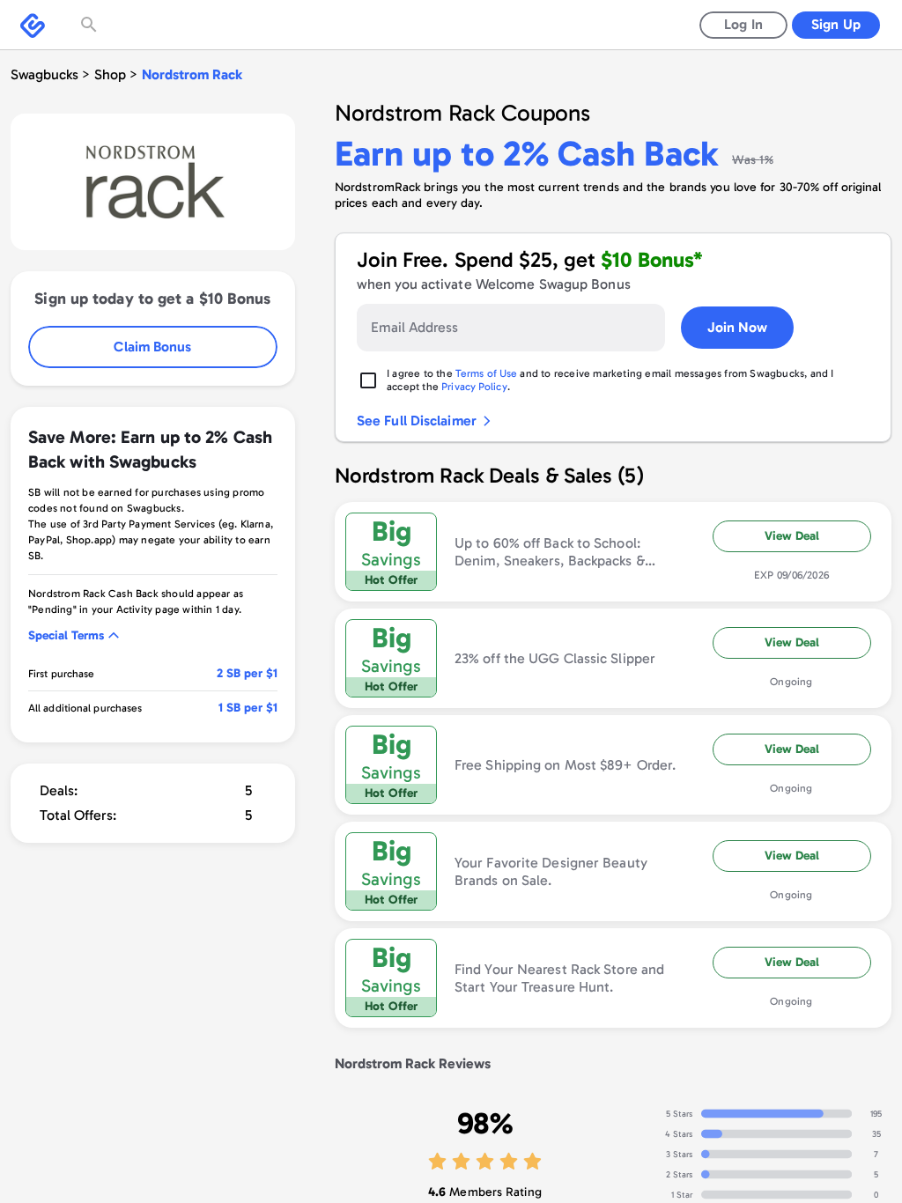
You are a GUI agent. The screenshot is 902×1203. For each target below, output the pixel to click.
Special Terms (66, 635)
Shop (110, 74)
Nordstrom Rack (192, 74)
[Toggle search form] (90, 24)
